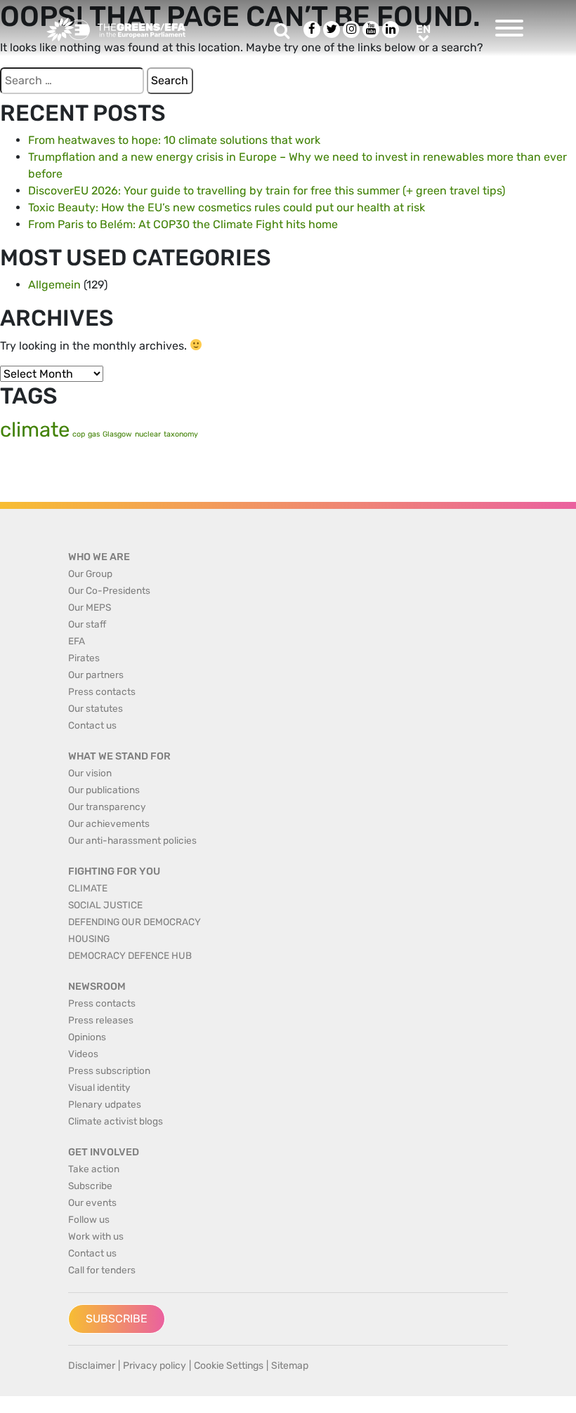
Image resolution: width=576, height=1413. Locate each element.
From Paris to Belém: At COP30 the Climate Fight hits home (183, 224)
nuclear (148, 434)
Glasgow (117, 434)
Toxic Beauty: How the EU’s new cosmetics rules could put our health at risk (226, 207)
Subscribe (117, 1318)
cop (78, 434)
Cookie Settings (228, 1366)
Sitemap (289, 1366)
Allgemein (54, 284)
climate (35, 430)
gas (94, 434)
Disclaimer (91, 1366)
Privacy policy (154, 1366)
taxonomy (181, 434)
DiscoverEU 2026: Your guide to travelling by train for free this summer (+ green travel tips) (266, 190)
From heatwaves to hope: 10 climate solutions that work (174, 140)
